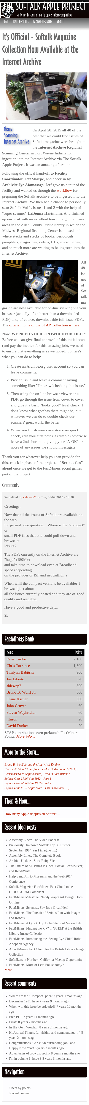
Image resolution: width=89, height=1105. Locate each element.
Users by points (19, 1088)
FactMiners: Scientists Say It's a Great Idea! (38, 907)
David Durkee (17, 726)
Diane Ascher (17, 699)
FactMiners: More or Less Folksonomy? (36, 965)
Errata (13, 1022)
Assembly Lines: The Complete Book (35, 855)
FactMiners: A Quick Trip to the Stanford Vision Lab (45, 923)
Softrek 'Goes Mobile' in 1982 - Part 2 (28, 783)
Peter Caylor (16, 659)
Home (5, 22)
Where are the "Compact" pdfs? (30, 996)
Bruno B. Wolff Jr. (21, 692)
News (8, 128)
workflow (65, 190)
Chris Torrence (18, 665)
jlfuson (11, 719)
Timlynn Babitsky (20, 672)
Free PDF (15, 1017)
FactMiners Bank (42, 22)
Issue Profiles (21, 22)
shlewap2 (29, 497)
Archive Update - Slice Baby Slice (32, 861)
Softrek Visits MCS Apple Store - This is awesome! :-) (37, 788)
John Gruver (16, 706)
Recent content (19, 1093)
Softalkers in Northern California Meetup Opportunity (46, 959)
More (8, 970)
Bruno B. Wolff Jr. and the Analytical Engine (32, 764)
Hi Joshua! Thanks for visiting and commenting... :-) (44, 1032)
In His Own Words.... (23, 1027)
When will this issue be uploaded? (32, 1006)
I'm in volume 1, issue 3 (25, 1058)
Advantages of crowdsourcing (29, 1053)
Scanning (11, 135)
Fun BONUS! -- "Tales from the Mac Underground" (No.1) (40, 769)
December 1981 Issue (24, 1001)
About (60, 22)
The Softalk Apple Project (45, 6)
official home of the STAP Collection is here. (44, 325)
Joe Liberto (15, 679)
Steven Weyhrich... (21, 712)
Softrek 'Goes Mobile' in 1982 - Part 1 (28, 778)
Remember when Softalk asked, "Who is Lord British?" (38, 774)
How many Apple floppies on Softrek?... (32, 814)
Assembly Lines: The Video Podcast (34, 840)
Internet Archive (16, 141)
